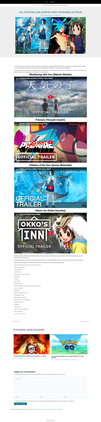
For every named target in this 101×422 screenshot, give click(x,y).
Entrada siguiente (85, 321)
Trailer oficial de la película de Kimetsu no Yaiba (30, 356)
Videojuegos (66, 359)
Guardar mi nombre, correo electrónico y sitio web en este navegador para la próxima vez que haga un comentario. (45, 401)
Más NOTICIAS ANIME (20, 313)
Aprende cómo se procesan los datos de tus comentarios (48, 409)
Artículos (52, 1)
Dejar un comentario (18, 358)
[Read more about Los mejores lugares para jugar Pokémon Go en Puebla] (69, 344)
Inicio (46, 1)
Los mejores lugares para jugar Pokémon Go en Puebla (67, 357)
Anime (24, 358)
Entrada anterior (15, 321)
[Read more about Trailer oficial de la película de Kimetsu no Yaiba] (32, 344)
